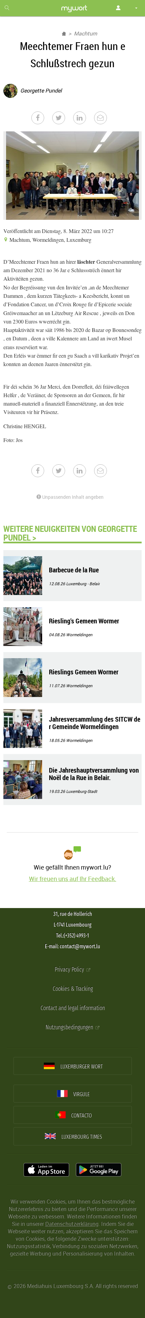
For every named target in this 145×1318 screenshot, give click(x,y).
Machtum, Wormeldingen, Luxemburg (49, 239)
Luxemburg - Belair (83, 583)
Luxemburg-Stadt (81, 791)
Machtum (85, 33)
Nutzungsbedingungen (70, 1027)
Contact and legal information (72, 1008)
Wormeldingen (79, 634)
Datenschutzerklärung (71, 1223)
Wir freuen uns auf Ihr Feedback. (72, 879)
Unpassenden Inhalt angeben (72, 497)
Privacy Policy (70, 969)
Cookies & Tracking (73, 988)
